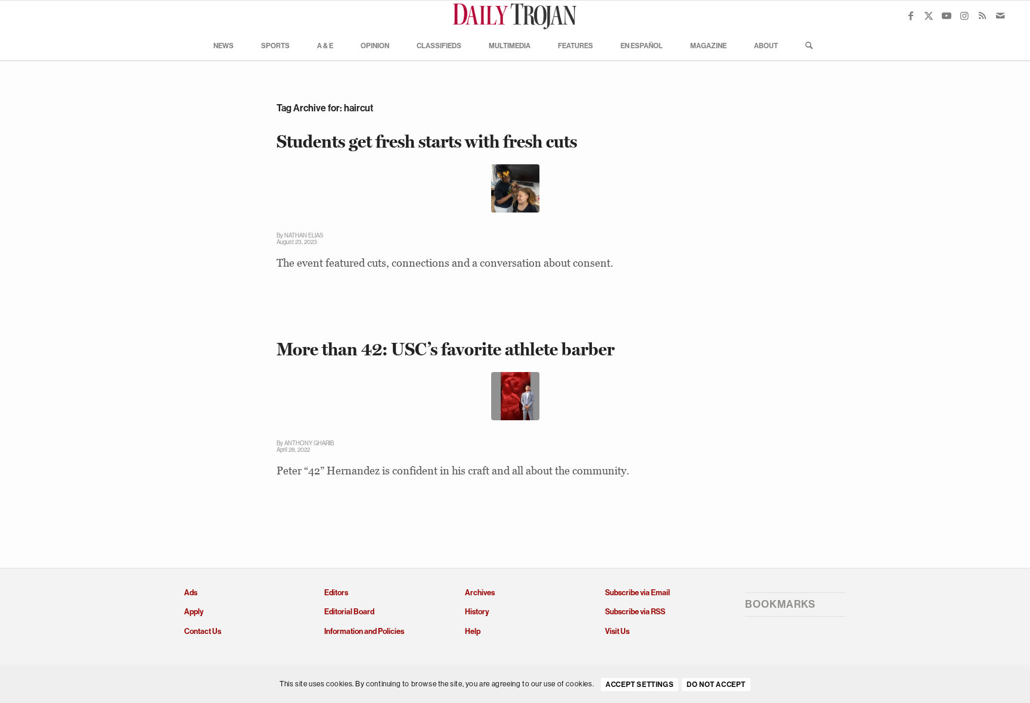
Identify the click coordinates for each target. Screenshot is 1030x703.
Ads (190, 592)
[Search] (805, 45)
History (477, 611)
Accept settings (640, 684)
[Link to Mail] (1000, 15)
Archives (480, 592)
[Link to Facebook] (911, 15)
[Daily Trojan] (515, 15)
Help (472, 631)
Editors (336, 592)
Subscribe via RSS (635, 611)
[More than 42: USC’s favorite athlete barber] (515, 396)
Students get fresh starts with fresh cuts (427, 141)
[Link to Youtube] (946, 15)
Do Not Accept (716, 684)
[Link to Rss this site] (982, 15)
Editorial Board (349, 611)
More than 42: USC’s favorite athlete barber (446, 349)
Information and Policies (364, 631)
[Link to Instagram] (964, 15)
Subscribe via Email (637, 592)
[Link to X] (929, 15)
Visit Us (617, 631)
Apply (193, 611)
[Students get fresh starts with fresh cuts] (515, 188)
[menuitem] (223, 45)
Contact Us (202, 631)
